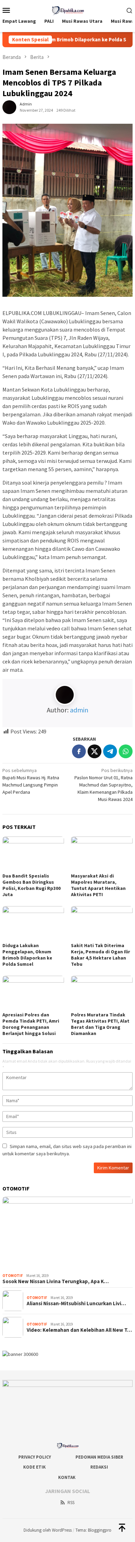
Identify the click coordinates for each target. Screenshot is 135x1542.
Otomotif (12, 1275)
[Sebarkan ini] (79, 751)
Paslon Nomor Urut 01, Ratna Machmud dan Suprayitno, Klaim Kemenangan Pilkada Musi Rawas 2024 (103, 784)
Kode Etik (34, 1467)
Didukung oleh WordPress (48, 1530)
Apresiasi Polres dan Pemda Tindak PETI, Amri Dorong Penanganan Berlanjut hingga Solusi (30, 1024)
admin (79, 710)
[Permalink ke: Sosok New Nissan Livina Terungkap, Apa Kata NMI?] (67, 1233)
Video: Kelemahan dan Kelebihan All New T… (79, 1330)
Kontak (66, 1477)
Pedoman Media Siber (99, 1457)
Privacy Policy (34, 1457)
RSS (71, 1502)
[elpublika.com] (67, 9)
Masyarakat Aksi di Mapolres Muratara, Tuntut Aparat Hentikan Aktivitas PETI (98, 885)
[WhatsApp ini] (126, 751)
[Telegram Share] (110, 751)
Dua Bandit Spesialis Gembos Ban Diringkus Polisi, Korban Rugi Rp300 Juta (31, 885)
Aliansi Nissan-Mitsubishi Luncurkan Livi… (76, 1303)
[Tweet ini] (94, 751)
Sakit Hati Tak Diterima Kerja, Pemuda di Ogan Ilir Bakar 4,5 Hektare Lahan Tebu (100, 954)
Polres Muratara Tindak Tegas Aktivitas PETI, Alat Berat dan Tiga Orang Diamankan (100, 1024)
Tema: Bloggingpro (93, 1530)
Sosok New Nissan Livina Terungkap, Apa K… (55, 1281)
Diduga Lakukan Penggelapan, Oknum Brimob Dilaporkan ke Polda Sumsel (27, 954)
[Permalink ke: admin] (9, 107)
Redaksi (99, 1467)
